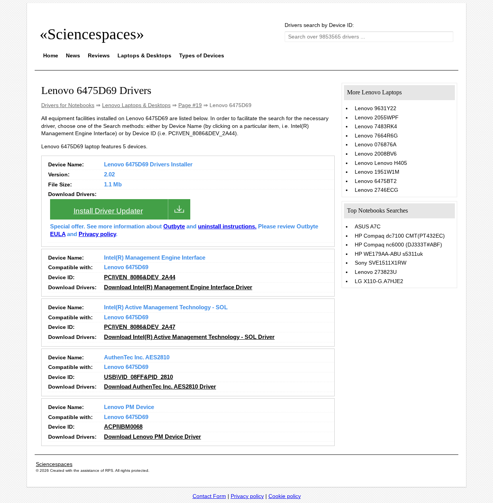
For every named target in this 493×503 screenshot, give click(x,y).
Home (50, 55)
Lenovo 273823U (376, 272)
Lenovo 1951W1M (377, 172)
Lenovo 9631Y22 (375, 108)
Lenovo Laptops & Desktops (136, 105)
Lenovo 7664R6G (376, 135)
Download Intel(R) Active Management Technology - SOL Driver (189, 337)
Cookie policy (284, 496)
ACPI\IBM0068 (123, 427)
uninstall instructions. (227, 226)
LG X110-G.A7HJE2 (379, 281)
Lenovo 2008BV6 (376, 154)
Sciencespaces (54, 464)
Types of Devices (201, 55)
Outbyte (174, 226)
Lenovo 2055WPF (377, 117)
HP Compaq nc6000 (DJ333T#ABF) (398, 244)
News (73, 55)
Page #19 (190, 105)
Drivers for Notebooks (67, 105)
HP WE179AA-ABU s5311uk (389, 254)
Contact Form (209, 496)
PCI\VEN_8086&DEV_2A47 (139, 327)
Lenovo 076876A (375, 144)
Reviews (99, 55)
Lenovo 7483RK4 (376, 126)
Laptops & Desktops (144, 55)
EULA (57, 234)
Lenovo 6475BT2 (376, 181)
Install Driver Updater (108, 211)
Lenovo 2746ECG (376, 190)
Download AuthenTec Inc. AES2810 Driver (160, 387)
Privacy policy (97, 234)
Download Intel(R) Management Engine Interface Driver (178, 287)
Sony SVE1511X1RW (380, 263)
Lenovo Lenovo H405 (381, 163)
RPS (109, 470)
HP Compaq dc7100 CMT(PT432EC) (400, 236)
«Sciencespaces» (92, 34)
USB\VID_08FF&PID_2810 (138, 377)
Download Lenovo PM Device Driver (152, 437)
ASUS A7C (368, 226)
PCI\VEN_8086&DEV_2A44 (139, 277)
